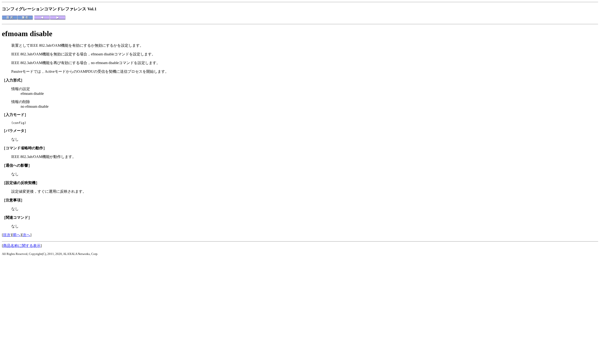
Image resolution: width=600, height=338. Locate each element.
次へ (26, 235)
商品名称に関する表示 (22, 246)
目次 (7, 235)
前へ (16, 235)
